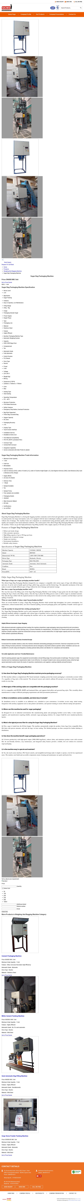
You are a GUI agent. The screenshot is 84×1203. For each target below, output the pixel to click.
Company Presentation (56, 14)
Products (6, 269)
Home (5, 267)
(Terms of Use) (78, 1198)
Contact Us (72, 14)
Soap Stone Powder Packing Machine (15, 1136)
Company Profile (26, 14)
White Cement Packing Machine (13, 1016)
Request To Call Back (8, 264)
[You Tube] (37, 1177)
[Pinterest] (40, 1177)
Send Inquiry (7, 262)
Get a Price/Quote (7, 282)
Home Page (12, 14)
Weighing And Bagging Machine (13, 271)
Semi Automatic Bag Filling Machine (14, 1076)
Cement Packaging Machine (11, 956)
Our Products (40, 14)
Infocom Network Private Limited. (74, 1200)
